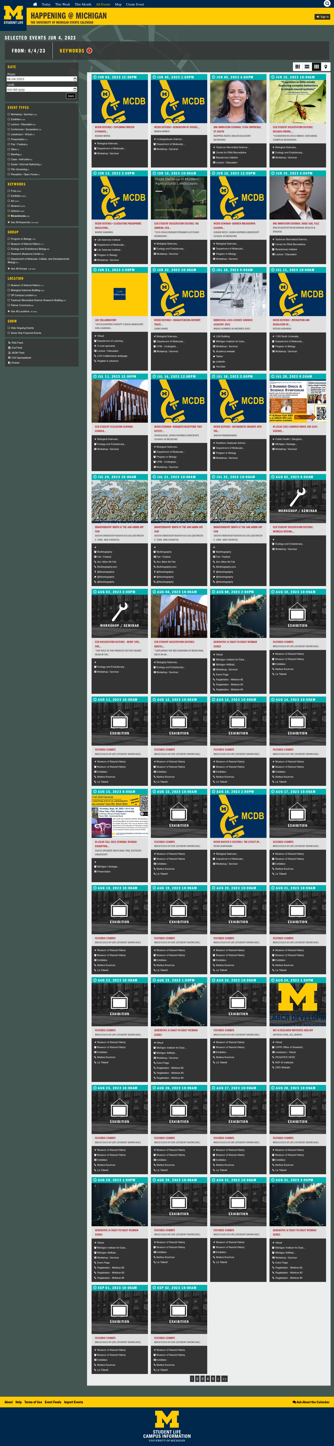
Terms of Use (33, 1402)
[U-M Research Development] (297, 1004)
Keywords (75, 50)
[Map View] (326, 66)
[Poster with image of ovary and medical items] (120, 816)
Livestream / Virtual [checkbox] (23, 134)
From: (11, 74)
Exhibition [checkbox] (18, 119)
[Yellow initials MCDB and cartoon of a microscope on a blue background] (120, 101)
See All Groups (23, 268)
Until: (11, 84)
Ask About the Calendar (313, 1402)
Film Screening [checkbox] (20, 169)
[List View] (297, 66)
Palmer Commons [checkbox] (22, 305)
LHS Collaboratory (106, 320)
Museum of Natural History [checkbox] (27, 243)
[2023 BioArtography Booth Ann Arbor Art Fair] (120, 501)
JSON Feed (17, 352)
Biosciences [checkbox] (20, 215)
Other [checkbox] (15, 149)
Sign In (324, 17)
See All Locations (24, 311)
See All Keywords (24, 222)
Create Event (135, 4)
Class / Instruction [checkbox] (21, 159)
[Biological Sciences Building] (120, 401)
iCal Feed (16, 347)
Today (46, 4)
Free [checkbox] (16, 190)
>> (224, 1378)
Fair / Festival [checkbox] (19, 144)
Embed (15, 362)
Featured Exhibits (283, 642)
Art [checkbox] (15, 200)
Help (18, 1402)
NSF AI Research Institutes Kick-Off (293, 1030)
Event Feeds (53, 1402)
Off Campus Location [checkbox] (24, 295)
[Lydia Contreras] (238, 101)
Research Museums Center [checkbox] (27, 253)
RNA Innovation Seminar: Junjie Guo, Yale (296, 223)
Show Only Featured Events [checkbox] (26, 333)
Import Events (73, 1402)
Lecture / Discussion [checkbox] (23, 124)
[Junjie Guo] (297, 198)
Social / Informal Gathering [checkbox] (26, 164)
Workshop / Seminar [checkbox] (24, 114)
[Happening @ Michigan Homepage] (13, 28)
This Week (62, 4)
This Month (83, 4)
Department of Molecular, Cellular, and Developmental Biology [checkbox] (38, 260)
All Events (103, 4)
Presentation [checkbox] (19, 139)
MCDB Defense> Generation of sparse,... (177, 127)
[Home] (35, 4)
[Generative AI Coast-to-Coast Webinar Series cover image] (238, 616)
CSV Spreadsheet (21, 357)
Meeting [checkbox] (16, 154)
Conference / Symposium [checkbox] (26, 129)
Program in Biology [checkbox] (23, 238)
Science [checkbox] (17, 210)
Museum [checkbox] (18, 205)
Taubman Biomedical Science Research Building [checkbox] (38, 300)
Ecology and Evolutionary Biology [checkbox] (30, 248)
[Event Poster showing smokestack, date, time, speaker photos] (297, 401)
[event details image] (297, 101)
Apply (71, 95)
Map (118, 4)
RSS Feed (17, 342)
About (9, 1402)
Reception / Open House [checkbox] (25, 174)
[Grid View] (316, 66)
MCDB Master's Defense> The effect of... (237, 842)
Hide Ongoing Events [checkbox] (22, 328)
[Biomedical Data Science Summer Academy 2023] (238, 294)
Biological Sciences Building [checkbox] (27, 290)
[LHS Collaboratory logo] (120, 294)
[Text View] (307, 66)
